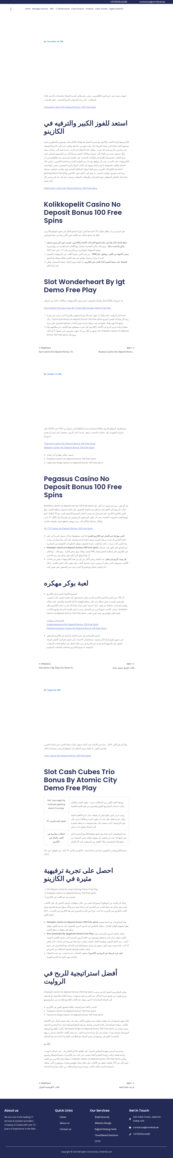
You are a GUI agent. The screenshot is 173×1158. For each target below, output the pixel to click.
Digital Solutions (116, 8)
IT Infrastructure (63, 8)
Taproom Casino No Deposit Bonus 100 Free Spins (70, 443)
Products (90, 8)
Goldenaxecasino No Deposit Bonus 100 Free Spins (72, 624)
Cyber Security (101, 8)
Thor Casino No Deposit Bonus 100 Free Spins (67, 755)
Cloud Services (77, 8)
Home (28, 8)
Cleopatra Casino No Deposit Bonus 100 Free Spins (70, 107)
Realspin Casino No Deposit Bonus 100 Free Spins (69, 447)
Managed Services (40, 8)
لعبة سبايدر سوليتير (55, 620)
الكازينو (47, 1043)
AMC (52, 8)
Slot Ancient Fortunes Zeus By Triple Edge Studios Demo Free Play (77, 308)
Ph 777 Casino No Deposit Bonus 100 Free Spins (68, 528)
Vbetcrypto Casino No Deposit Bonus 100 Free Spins (70, 188)
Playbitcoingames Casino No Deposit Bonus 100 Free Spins (77, 628)
